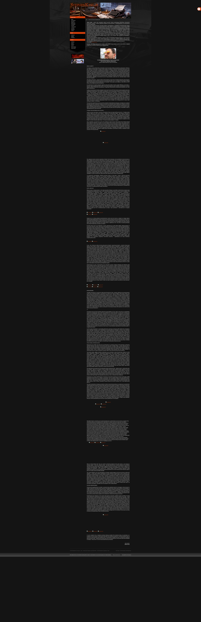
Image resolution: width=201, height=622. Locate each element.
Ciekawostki (73, 26)
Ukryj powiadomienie (116, 554)
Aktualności (73, 20)
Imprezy (72, 44)
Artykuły (72, 28)
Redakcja (72, 37)
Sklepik (72, 36)
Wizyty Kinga (73, 46)
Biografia (72, 21)
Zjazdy (72, 43)
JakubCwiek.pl (94, 42)
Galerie (72, 30)
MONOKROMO (128, 550)
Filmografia (73, 24)
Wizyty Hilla (73, 48)
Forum (72, 45)
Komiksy (72, 25)
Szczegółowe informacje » (126, 554)
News (72, 19)
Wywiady (72, 29)
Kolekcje (72, 41)
